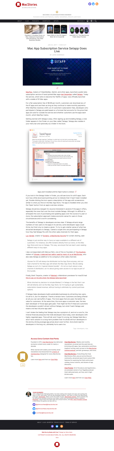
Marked (54, 275)
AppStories (42, 396)
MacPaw (29, 92)
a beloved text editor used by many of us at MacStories (61, 254)
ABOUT (19, 21)
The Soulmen (81, 252)
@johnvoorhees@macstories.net (47, 404)
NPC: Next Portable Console (78, 399)
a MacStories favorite (58, 236)
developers (81, 328)
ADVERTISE (50, 422)
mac (86, 328)
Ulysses (37, 254)
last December (66, 94)
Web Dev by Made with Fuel (50, 432)
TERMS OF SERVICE (71, 422)
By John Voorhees (57, 55)
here (40, 359)
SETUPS (56, 21)
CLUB (27, 21)
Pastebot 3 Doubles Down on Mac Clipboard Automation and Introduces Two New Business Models (35, 37)
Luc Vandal (30, 236)
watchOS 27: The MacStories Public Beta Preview (79, 36)
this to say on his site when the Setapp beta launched (46, 278)
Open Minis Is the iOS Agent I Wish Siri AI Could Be (57, 36)
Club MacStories (47, 342)
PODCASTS (35, 21)
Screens (46, 236)
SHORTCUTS (46, 21)
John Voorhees (38, 392)
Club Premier (68, 368)
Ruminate (35, 399)
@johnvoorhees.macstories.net (46, 408)
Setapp (80, 94)
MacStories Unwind (70, 396)
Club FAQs (54, 359)
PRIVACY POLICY (59, 422)
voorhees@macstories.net (44, 413)
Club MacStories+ (70, 354)
